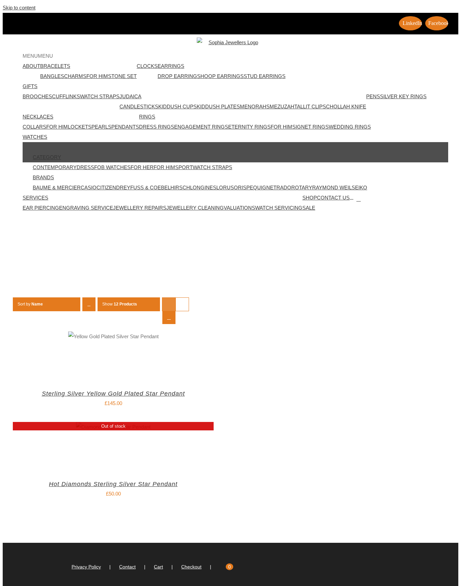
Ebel (164, 187)
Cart (158, 566)
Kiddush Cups (177, 106)
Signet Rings (310, 127)
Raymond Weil (332, 187)
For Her (142, 167)
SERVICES (35, 198)
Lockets (79, 127)
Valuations (239, 208)
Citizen (106, 187)
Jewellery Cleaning (195, 208)
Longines (203, 187)
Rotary (301, 187)
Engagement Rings (201, 127)
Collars (34, 127)
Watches (35, 137)
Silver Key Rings (403, 96)
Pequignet (261, 187)
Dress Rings (156, 127)
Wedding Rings (350, 127)
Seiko (359, 187)
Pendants (125, 127)
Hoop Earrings (222, 76)
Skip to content (19, 7)
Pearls (101, 127)
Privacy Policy (86, 566)
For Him (97, 76)
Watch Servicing (278, 208)
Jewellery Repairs (139, 208)
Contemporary (55, 167)
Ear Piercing (41, 208)
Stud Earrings (265, 76)
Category (47, 157)
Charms (75, 76)
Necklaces (38, 116)
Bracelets (55, 66)
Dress (85, 167)
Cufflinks (66, 96)
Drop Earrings (179, 76)
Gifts (30, 86)
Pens (373, 96)
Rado (283, 187)
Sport (184, 167)
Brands (43, 177)
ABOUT (31, 66)
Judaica (130, 96)
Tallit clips (310, 106)
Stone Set (122, 76)
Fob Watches (112, 167)
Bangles (52, 76)
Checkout (191, 566)
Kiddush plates (218, 106)
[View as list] (168, 317)
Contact (127, 566)
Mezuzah (282, 106)
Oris (240, 187)
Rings (147, 116)
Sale (308, 208)
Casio (89, 187)
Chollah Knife (346, 106)
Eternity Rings (249, 127)
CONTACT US (333, 198)
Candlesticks (138, 106)
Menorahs (255, 106)
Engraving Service (86, 208)
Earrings (171, 66)
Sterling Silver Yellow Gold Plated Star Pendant (113, 393)
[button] (38, 56)
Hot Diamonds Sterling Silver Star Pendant (113, 484)
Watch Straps (99, 96)
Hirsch (180, 187)
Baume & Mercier (57, 187)
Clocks (147, 66)
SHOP (309, 198)
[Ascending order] (89, 304)
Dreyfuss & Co (137, 187)
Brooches (37, 96)
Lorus (225, 187)
